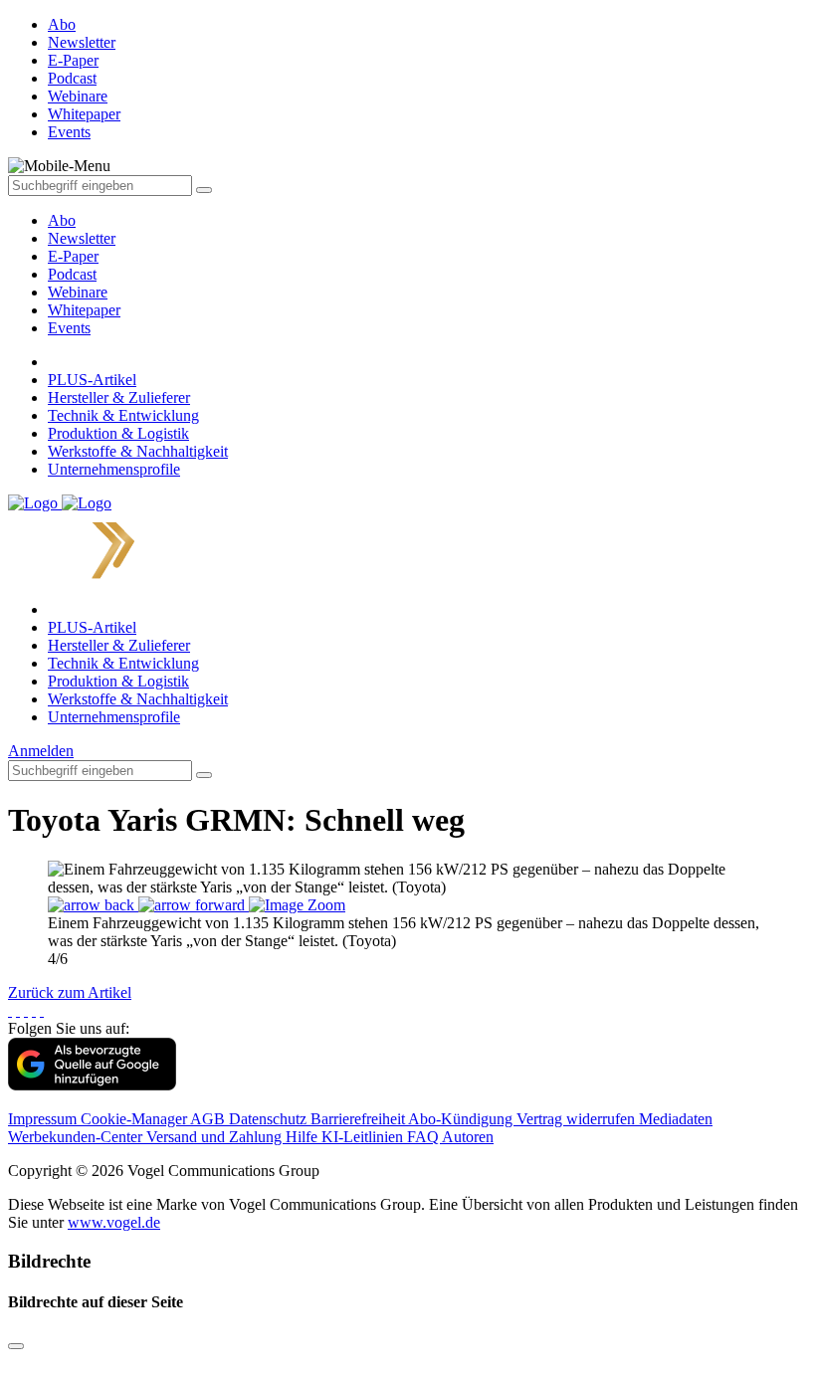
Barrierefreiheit (359, 1118)
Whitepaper (84, 309)
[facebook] (10, 1010)
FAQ (424, 1136)
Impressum (44, 1118)
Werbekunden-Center (77, 1136)
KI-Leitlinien (364, 1136)
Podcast (72, 274)
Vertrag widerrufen (577, 1118)
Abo (62, 220)
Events (69, 327)
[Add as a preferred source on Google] (92, 1085)
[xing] (26, 1010)
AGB (209, 1118)
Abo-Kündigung (462, 1118)
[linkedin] (34, 1010)
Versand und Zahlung (216, 1136)
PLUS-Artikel (92, 379)
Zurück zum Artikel (69, 992)
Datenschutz (269, 1118)
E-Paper (73, 256)
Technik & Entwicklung (123, 415)
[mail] (42, 1010)
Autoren (468, 1136)
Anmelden (41, 750)
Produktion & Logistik (118, 433)
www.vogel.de (114, 1222)
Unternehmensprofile (114, 469)
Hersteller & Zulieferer (119, 397)
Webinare (77, 292)
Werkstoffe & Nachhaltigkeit (138, 451)
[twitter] (18, 1010)
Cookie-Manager (135, 1118)
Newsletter (81, 238)
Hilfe (303, 1136)
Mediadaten (676, 1118)
